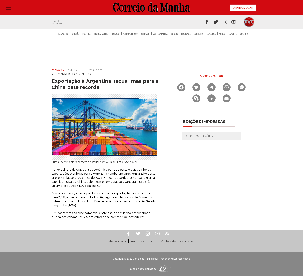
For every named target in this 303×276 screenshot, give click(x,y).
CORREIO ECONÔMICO (74, 74)
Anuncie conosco (143, 241)
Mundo (222, 33)
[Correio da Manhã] (151, 8)
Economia (198, 33)
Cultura (244, 33)
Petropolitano (130, 33)
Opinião (75, 33)
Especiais (211, 33)
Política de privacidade (177, 241)
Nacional (186, 33)
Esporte (233, 33)
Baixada (115, 33)
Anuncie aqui (243, 7)
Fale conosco (116, 241)
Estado (174, 33)
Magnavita (63, 33)
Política (86, 33)
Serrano (145, 33)
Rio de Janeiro (101, 33)
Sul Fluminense (160, 33)
